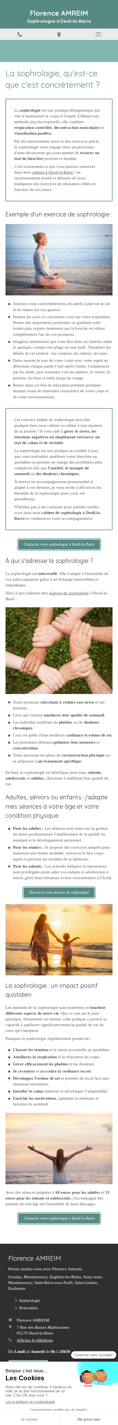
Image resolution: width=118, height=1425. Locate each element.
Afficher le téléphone (35, 1340)
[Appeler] (19, 34)
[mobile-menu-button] (98, 34)
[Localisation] (58, 34)
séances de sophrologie (69, 593)
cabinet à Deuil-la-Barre (52, 172)
